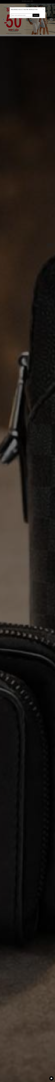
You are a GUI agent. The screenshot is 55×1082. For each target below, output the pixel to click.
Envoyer (36, 15)
